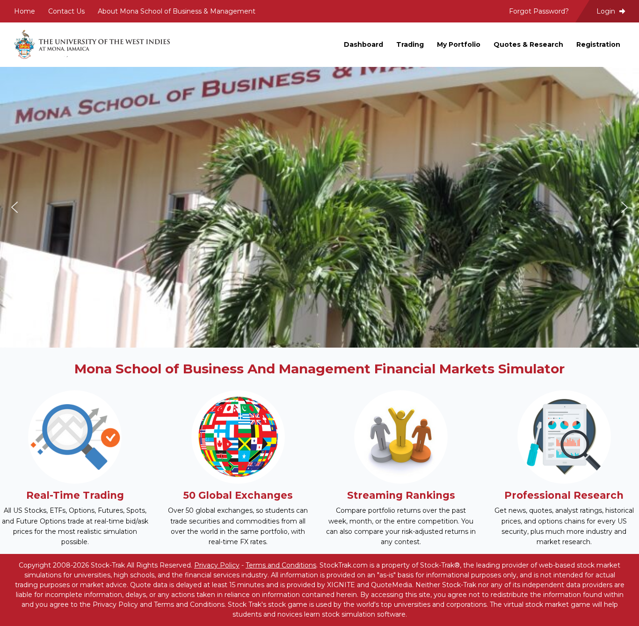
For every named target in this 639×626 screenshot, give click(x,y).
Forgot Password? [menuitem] (539, 11)
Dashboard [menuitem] (363, 44)
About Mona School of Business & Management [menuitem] (176, 11)
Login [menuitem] (606, 11)
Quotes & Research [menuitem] (528, 44)
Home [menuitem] (24, 11)
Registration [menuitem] (598, 44)
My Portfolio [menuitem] (458, 44)
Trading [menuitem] (410, 44)
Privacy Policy (217, 565)
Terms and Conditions (281, 565)
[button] (14, 207)
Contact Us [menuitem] (66, 11)
